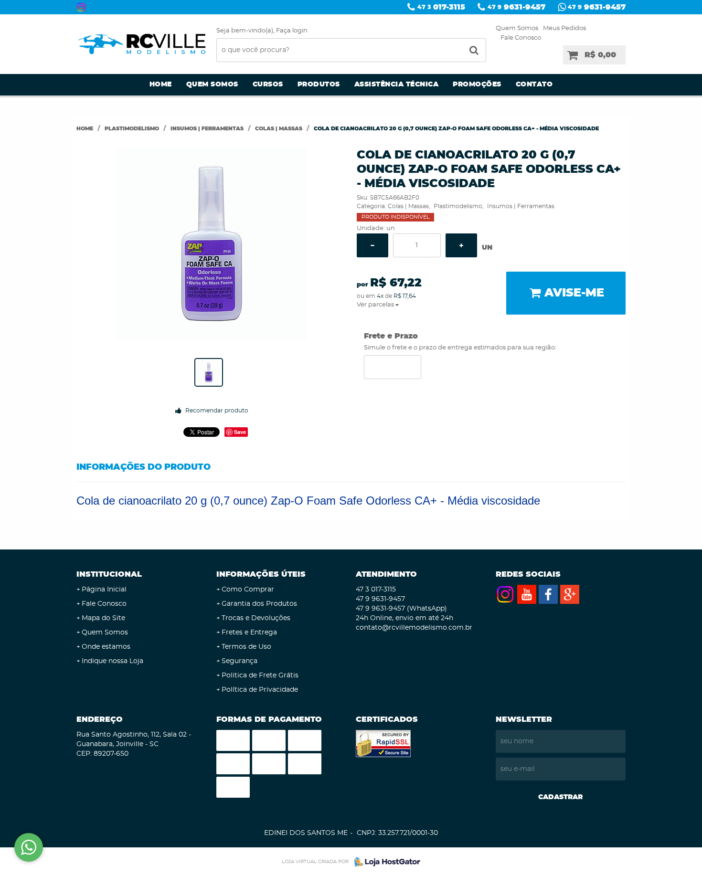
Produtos (319, 84)
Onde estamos (106, 647)
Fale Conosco (520, 38)
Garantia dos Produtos (259, 604)
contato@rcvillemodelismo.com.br (414, 627)
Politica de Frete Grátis (260, 675)
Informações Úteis (261, 574)
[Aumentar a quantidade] (461, 245)
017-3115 (441, 7)
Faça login (292, 31)
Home (160, 84)
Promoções (477, 84)
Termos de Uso (246, 647)
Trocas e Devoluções (256, 618)
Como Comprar (248, 589)
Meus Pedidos (564, 28)
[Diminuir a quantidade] (372, 245)
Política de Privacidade (260, 689)
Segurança (239, 661)
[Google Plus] (569, 594)
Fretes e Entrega (249, 632)
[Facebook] (548, 594)
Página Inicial (104, 589)
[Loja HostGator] (384, 861)
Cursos (268, 84)
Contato (534, 84)
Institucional (109, 574)
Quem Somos (517, 28)
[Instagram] (81, 7)
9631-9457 (516, 7)
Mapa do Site (103, 618)
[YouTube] (526, 594)
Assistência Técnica (396, 84)
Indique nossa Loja (112, 661)
